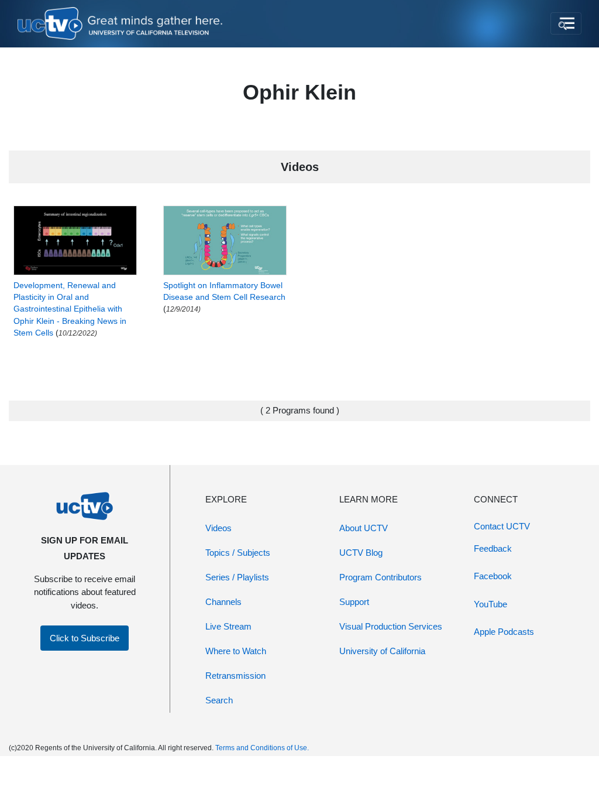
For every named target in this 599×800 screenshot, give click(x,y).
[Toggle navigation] (565, 23)
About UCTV (363, 528)
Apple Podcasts (504, 632)
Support (354, 602)
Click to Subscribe (84, 638)
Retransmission (235, 676)
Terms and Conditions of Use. (262, 748)
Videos (218, 528)
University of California (382, 651)
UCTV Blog (361, 553)
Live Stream (228, 626)
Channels (223, 602)
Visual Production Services (390, 626)
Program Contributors (380, 577)
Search (219, 700)
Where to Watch (235, 651)
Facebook (493, 576)
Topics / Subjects (237, 553)
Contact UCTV (502, 526)
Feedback (493, 548)
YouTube (490, 604)
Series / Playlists (237, 577)
